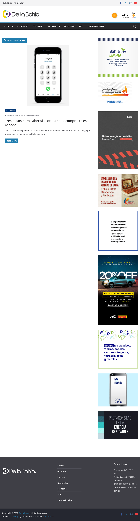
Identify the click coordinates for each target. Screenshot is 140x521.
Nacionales (54, 26)
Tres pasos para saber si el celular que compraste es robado (46, 122)
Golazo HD (22, 26)
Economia (69, 26)
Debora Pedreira (32, 115)
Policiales (38, 26)
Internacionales (96, 26)
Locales (8, 26)
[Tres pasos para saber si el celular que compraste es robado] (48, 75)
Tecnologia (10, 111)
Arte (81, 26)
